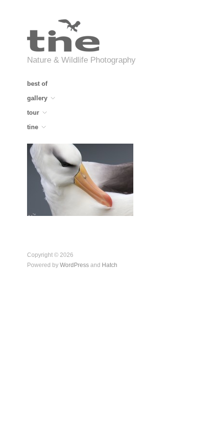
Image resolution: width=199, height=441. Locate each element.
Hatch (109, 265)
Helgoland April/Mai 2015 (89, 206)
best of (37, 84)
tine (32, 127)
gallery (37, 98)
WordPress (74, 265)
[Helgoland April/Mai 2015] (80, 179)
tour (33, 113)
